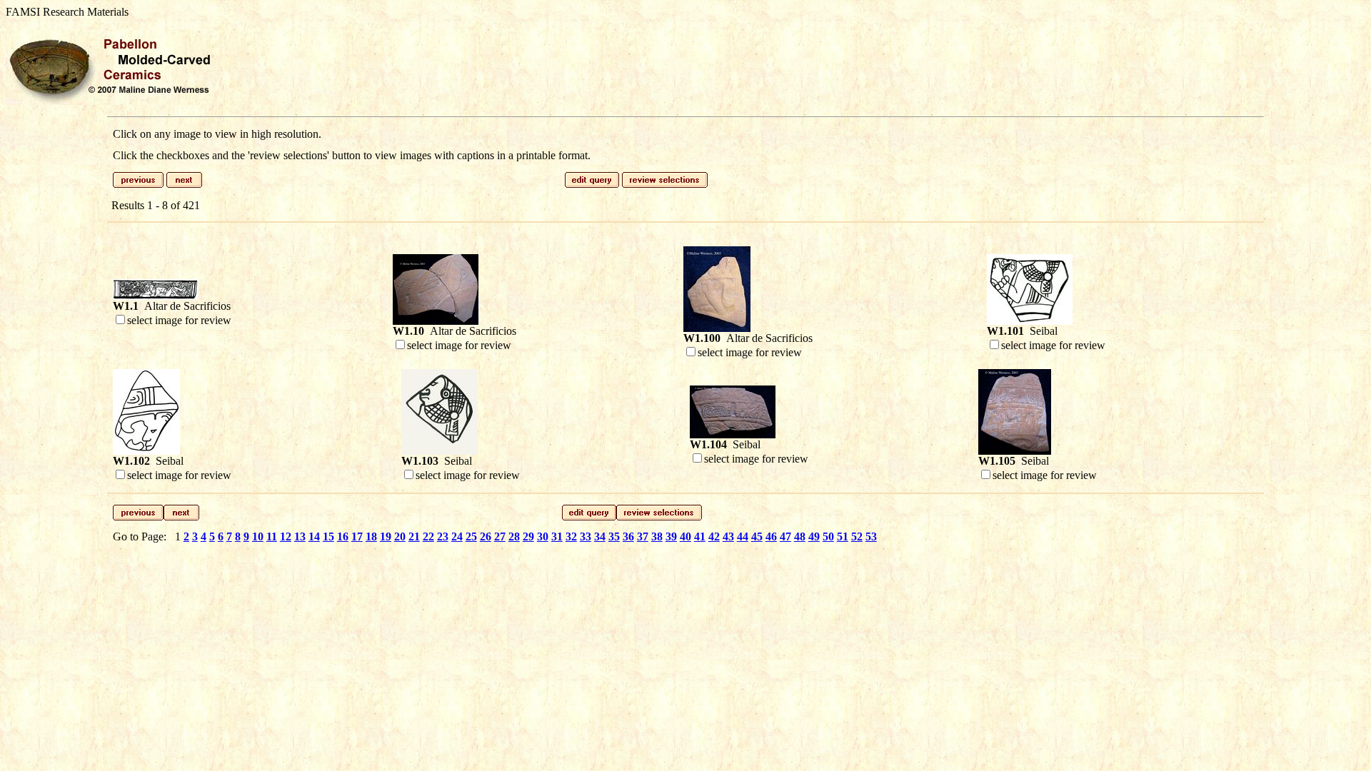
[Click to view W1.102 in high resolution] (146, 451)
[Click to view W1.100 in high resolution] (716, 328)
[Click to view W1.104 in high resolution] (732, 434)
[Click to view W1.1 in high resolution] (156, 296)
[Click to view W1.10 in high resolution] (435, 321)
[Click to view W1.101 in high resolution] (1030, 321)
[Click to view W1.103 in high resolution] (439, 451)
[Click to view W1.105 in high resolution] (1014, 451)
